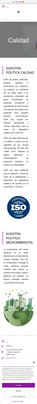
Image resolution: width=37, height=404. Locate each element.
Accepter (18, 385)
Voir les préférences (18, 396)
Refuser (18, 391)
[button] (34, 362)
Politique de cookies (17, 401)
